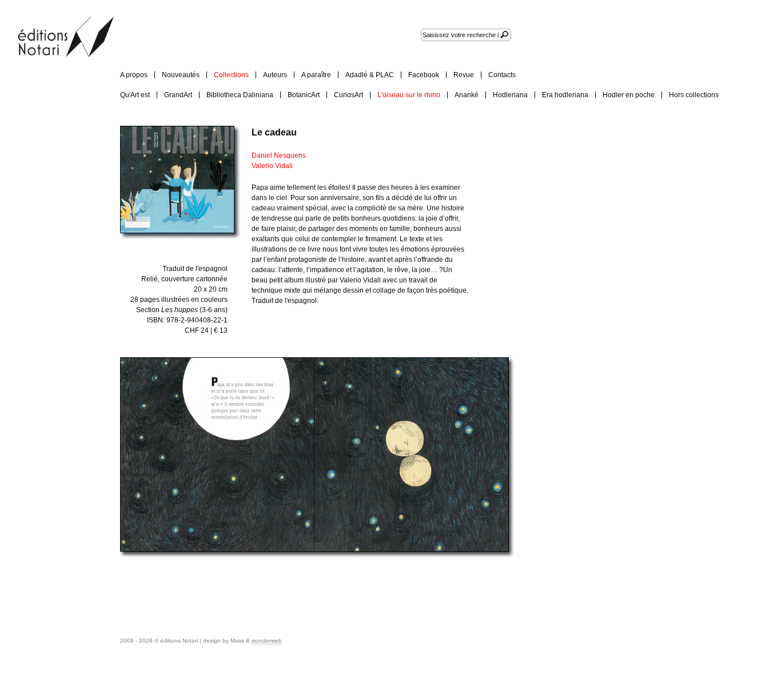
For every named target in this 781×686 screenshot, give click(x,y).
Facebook (423, 74)
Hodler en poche (629, 94)
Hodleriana (510, 94)
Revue (463, 74)
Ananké (467, 94)
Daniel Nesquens (279, 155)
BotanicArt (304, 94)
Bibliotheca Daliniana (239, 94)
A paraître (316, 74)
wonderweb (267, 640)
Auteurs (275, 74)
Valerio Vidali (272, 166)
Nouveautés (181, 74)
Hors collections (694, 94)
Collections (231, 74)
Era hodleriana (565, 94)
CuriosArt (348, 94)
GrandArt (178, 94)
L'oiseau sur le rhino (408, 94)
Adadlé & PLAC (369, 74)
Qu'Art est (135, 94)
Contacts (502, 74)
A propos (134, 74)
